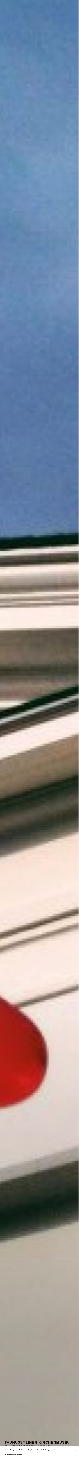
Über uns (57, 1450)
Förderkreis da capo (43, 1450)
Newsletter (68, 1450)
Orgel (30, 1450)
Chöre (21, 1450)
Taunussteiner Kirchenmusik (37, 1442)
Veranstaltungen (10, 1450)
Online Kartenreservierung (13, 1455)
